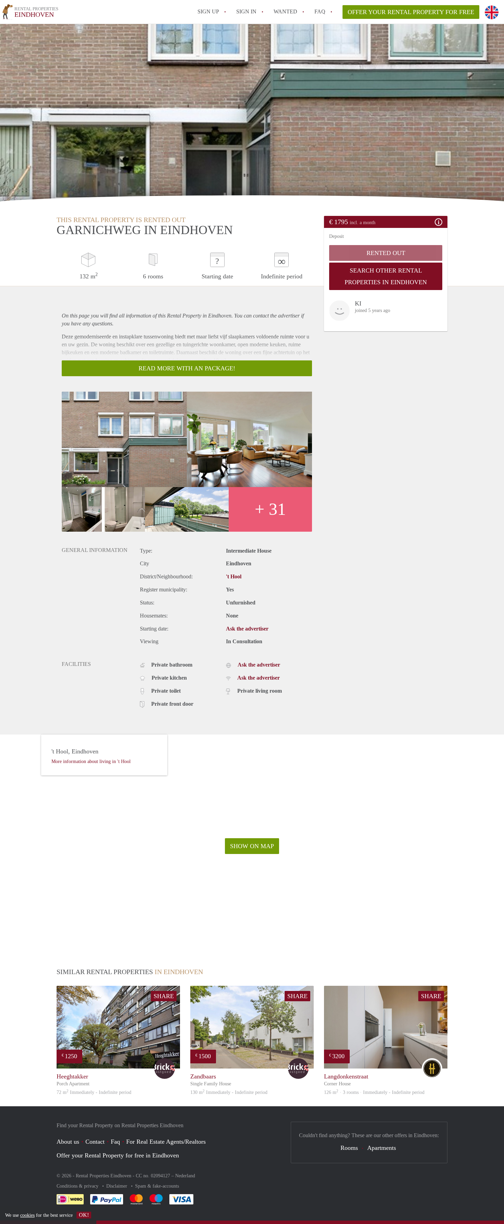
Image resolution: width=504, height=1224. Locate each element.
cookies (27, 1215)
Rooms (349, 1147)
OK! (84, 1215)
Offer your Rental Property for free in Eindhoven (118, 1155)
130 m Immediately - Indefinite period (228, 1092)
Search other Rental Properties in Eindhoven (386, 276)
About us (68, 1141)
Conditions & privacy (78, 1186)
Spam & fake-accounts (157, 1186)
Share (164, 996)
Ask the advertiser (247, 629)
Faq (115, 1141)
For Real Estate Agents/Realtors (166, 1141)
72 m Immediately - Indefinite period (94, 1092)
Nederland (185, 1175)
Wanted (285, 11)
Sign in (246, 11)
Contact (95, 1141)
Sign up (208, 11)
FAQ (319, 11)
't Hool (233, 576)
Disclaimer (117, 1186)
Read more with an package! (187, 368)
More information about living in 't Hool (91, 761)
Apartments (381, 1147)
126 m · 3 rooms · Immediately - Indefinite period (374, 1092)
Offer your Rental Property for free (411, 12)
